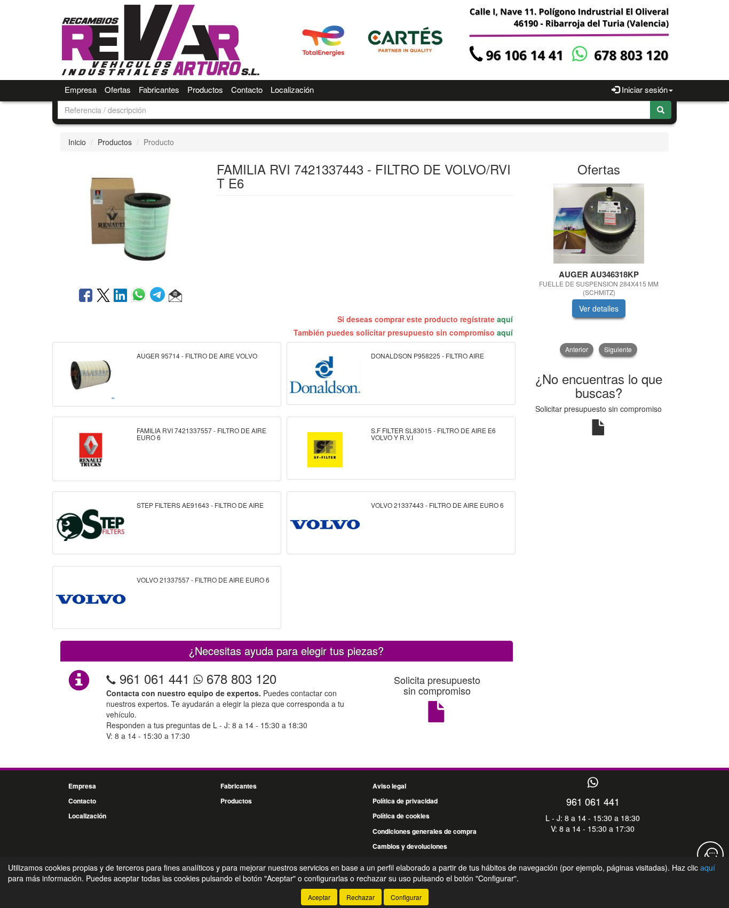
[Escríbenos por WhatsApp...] (592, 783)
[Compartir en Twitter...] (103, 296)
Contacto (247, 89)
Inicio (77, 142)
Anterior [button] (576, 349)
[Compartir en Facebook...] (85, 296)
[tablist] (599, 269)
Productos (205, 89)
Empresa (81, 89)
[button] (175, 296)
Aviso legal (389, 786)
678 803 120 (239, 678)
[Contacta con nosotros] (710, 854)
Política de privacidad (405, 801)
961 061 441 (154, 678)
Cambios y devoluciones (410, 846)
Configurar (406, 897)
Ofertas (118, 89)
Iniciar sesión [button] (644, 89)
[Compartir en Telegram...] (159, 296)
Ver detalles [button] (599, 308)
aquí (505, 319)
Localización (292, 89)
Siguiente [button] (618, 349)
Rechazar (360, 897)
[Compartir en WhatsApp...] (140, 296)
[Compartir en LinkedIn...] (121, 296)
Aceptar (319, 897)
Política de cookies (401, 816)
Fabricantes (159, 89)
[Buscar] (660, 110)
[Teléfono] (111, 678)
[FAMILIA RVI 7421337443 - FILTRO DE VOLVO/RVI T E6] (130, 218)
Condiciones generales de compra (425, 831)
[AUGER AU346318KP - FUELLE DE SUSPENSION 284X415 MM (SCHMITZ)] (599, 224)
